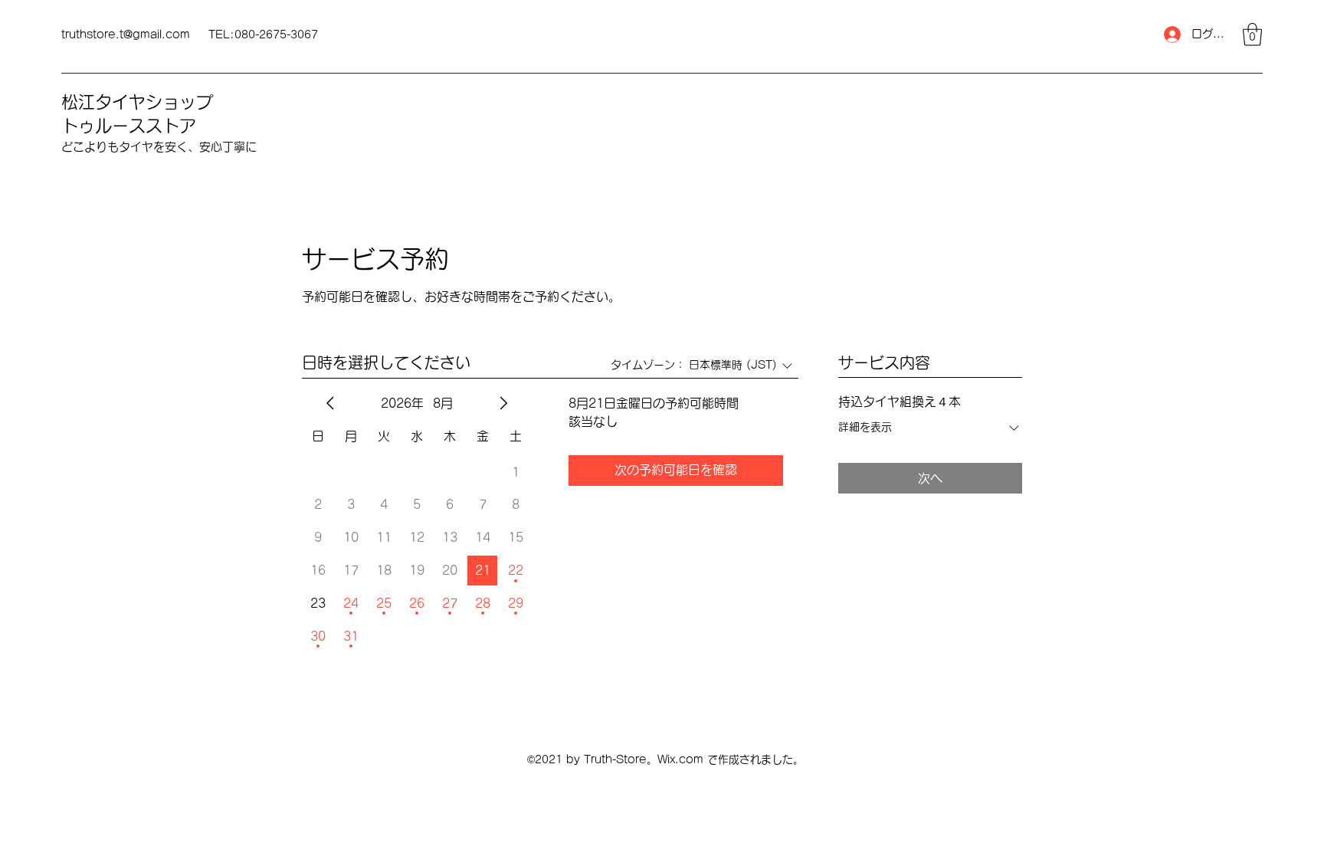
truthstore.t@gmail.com (125, 34)
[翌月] (503, 403)
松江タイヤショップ (137, 101)
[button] (1252, 34)
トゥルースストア (128, 125)
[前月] (330, 403)
